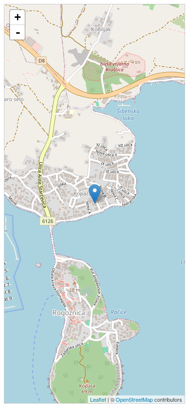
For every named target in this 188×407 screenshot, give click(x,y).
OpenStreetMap (134, 399)
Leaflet (98, 399)
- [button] (17, 32)
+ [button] (17, 17)
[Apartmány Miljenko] (95, 194)
